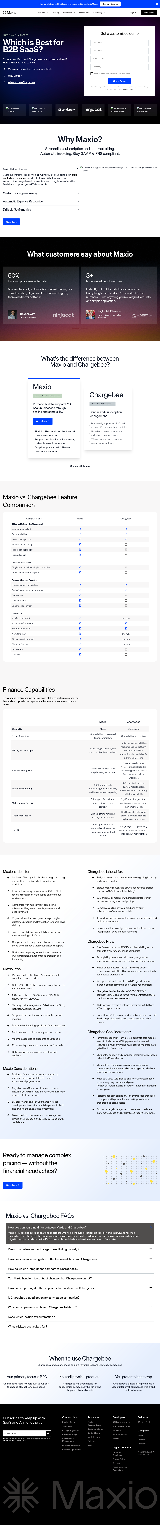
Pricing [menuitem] (55, 12)
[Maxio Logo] (9, 12)
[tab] (75, 325)
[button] (80, 1224)
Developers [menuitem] (84, 12)
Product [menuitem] (42, 12)
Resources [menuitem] (67, 12)
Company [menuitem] (98, 12)
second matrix (16, 695)
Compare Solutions (80, 462)
